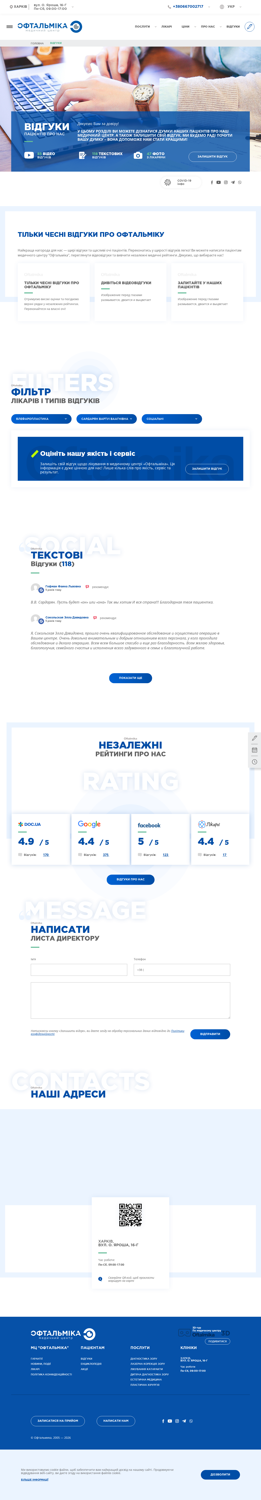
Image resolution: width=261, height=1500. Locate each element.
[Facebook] (212, 182)
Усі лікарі (87, 429)
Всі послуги (23, 429)
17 (225, 855)
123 (166, 855)
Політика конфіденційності (51, 1374)
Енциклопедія (91, 1364)
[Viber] (239, 182)
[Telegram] (232, 182)
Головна (37, 43)
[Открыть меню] (10, 26)
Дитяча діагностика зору (149, 1374)
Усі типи (151, 429)
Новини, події (41, 1364)
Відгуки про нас (131, 879)
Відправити (210, 1034)
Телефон (140, 959)
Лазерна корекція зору (147, 1364)
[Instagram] (225, 182)
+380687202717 (186, 14)
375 (106, 855)
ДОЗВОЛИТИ (220, 1474)
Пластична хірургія (144, 1385)
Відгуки (86, 1358)
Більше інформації (34, 1480)
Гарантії (37, 1358)
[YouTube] (218, 182)
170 (46, 855)
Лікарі (35, 1369)
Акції (84, 1369)
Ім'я (33, 959)
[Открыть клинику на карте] (130, 1218)
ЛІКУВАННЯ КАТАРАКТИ (146, 1369)
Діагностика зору (143, 1358)
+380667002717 (188, 6)
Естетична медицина (146, 1379)
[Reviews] (41, 590)
